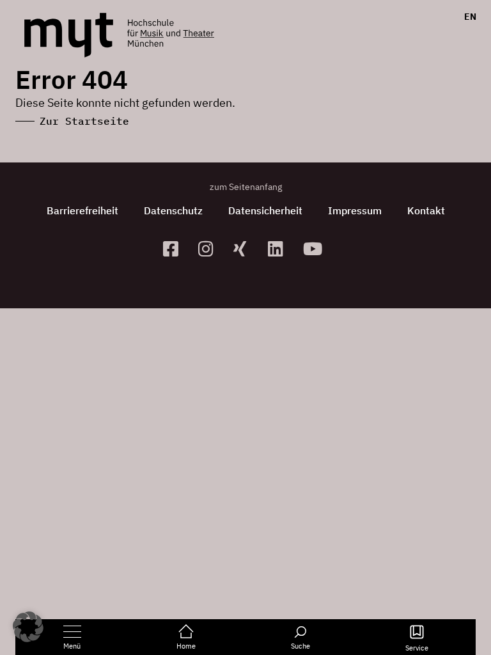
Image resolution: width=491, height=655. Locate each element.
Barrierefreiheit (82, 210)
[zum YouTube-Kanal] (315, 248)
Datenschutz (173, 210)
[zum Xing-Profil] (245, 248)
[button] (28, 627)
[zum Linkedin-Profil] (280, 248)
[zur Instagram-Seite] (210, 248)
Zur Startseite (84, 120)
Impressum (355, 210)
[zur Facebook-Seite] (175, 248)
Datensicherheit (265, 210)
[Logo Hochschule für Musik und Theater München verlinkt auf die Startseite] (68, 35)
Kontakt (426, 210)
